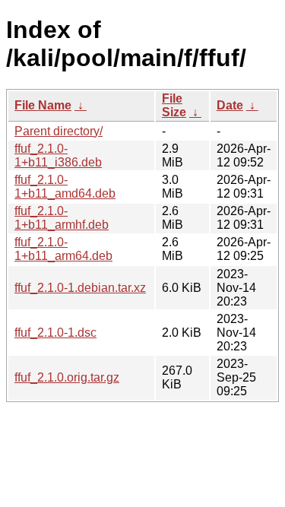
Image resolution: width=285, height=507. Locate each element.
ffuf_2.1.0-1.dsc (55, 332)
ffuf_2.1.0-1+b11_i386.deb (58, 155)
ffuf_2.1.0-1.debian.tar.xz (80, 287)
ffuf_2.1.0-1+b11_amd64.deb (65, 186)
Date (230, 105)
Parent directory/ (58, 131)
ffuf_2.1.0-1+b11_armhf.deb (61, 217)
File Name (42, 105)
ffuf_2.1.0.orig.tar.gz (66, 377)
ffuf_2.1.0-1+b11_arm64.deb (63, 249)
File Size (174, 105)
